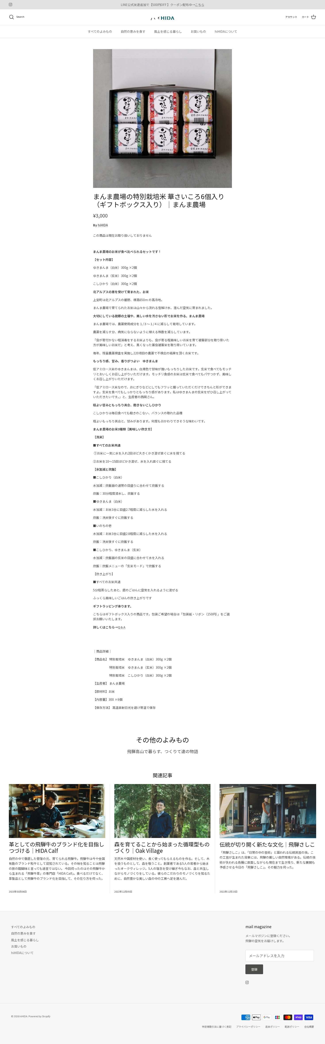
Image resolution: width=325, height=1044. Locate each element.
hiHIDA (103, 225)
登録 (254, 969)
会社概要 (309, 1026)
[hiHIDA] (162, 17)
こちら (199, 4)
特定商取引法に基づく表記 (216, 1026)
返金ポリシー (272, 1026)
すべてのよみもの (100, 31)
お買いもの (198, 31)
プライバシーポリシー (248, 1026)
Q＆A (121, 627)
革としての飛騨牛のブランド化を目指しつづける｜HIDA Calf (56, 847)
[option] (162, 118)
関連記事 (162, 775)
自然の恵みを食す (133, 31)
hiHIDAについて (226, 31)
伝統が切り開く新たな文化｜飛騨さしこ (267, 844)
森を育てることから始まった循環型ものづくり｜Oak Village (162, 847)
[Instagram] (10, 4)
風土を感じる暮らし (168, 31)
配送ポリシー (292, 1026)
